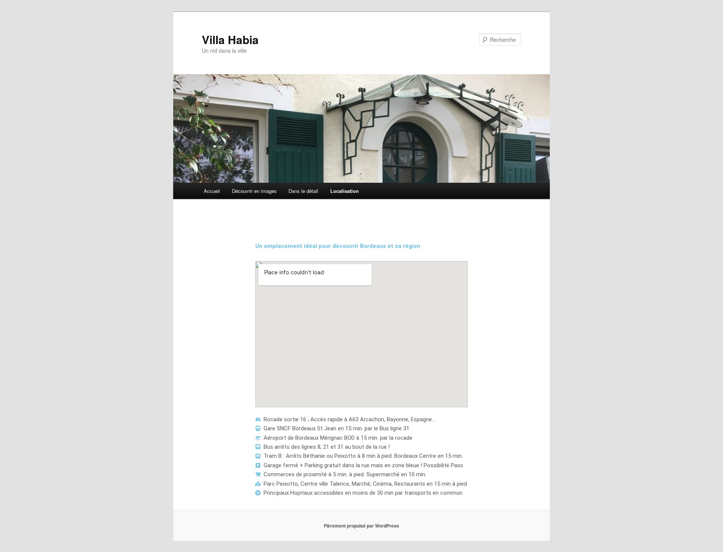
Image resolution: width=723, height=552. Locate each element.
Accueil (212, 190)
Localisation (344, 190)
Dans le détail (303, 190)
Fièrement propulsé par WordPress (361, 525)
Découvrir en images (254, 190)
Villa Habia (230, 39)
